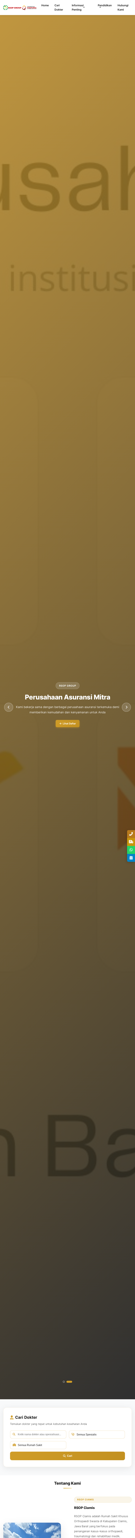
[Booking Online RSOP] (131, 858)
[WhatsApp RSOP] (131, 850)
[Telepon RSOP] (131, 834)
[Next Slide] (126, 707)
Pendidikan (105, 5)
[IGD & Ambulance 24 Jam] (131, 842)
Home (45, 5)
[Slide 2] (71, 1382)
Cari (69, 1455)
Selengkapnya (60, 726)
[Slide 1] (66, 1382)
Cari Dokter (58, 7)
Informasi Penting (78, 7)
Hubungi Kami (123, 7)
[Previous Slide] (8, 707)
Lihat (84, 726)
